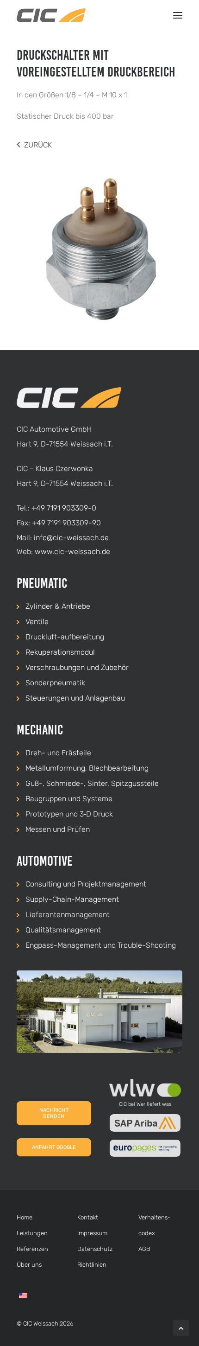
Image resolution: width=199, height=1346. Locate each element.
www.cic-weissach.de (72, 551)
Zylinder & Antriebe (57, 606)
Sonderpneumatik (55, 682)
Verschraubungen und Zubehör (77, 667)
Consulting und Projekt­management (85, 884)
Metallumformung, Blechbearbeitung (87, 768)
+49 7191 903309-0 (63, 508)
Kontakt (87, 1217)
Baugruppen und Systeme (68, 798)
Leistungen (32, 1233)
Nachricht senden (54, 1113)
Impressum (92, 1233)
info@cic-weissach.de (71, 537)
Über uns (29, 1264)
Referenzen (32, 1248)
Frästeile (76, 752)
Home (24, 1217)
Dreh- (35, 752)
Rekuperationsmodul (60, 652)
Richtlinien (91, 1264)
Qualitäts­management (63, 929)
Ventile (37, 621)
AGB (144, 1248)
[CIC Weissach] (51, 15)
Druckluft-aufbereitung (64, 636)
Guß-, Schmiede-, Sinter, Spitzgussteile (92, 783)
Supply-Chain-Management (72, 899)
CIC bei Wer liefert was (145, 1104)
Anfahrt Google (54, 1147)
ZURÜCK (38, 144)
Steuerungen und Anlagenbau (75, 698)
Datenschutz (94, 1248)
